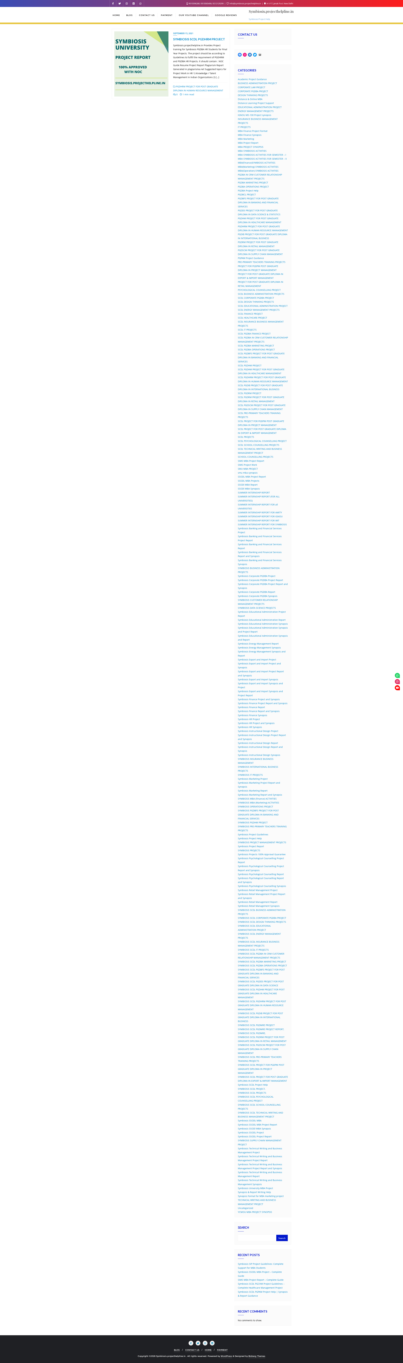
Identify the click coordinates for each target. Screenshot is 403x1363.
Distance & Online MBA (250, 99)
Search (243, 1228)
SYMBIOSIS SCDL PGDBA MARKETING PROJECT (262, 961)
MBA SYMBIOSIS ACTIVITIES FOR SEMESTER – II (262, 158)
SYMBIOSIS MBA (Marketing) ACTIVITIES (258, 802)
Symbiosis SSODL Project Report (255, 1136)
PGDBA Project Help (248, 190)
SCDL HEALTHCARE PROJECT (252, 317)
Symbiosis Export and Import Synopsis (258, 679)
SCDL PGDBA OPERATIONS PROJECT (256, 349)
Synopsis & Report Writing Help (254, 1192)
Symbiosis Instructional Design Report (258, 743)
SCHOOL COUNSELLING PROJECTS (255, 456)
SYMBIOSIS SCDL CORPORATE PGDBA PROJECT (262, 917)
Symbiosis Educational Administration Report (262, 619)
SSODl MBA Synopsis (249, 488)
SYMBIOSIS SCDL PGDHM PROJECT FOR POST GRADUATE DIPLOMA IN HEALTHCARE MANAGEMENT (261, 993)
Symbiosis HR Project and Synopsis (256, 723)
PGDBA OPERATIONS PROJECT (253, 186)
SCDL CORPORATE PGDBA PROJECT (256, 297)
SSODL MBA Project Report (252, 476)
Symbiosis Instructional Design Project (258, 731)
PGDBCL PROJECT (247, 194)
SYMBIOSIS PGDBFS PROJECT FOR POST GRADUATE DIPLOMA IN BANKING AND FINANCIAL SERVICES (258, 814)
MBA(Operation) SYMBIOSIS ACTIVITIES (258, 170)
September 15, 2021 (183, 33)
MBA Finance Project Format (252, 130)
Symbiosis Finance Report (251, 707)
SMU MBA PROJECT (248, 468)
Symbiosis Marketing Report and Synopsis (260, 794)
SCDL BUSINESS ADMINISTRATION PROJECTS (261, 293)
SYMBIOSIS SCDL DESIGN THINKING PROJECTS (262, 921)
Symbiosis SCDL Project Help (253, 1084)
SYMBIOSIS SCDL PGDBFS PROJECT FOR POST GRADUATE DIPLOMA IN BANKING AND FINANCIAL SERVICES (261, 973)
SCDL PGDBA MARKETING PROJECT (256, 345)
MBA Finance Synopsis (249, 134)
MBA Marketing (246, 138)
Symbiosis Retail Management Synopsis (259, 905)
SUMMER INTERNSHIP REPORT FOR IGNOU (260, 516)
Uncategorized (245, 1208)
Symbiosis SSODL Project (251, 1132)
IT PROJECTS (244, 127)
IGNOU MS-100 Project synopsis (254, 115)
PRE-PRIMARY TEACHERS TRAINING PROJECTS (261, 262)
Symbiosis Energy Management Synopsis (259, 647)
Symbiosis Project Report (251, 846)
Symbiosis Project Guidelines (253, 834)
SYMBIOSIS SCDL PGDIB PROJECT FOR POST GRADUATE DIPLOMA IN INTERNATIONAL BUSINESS (260, 1017)
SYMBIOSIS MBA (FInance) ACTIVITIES (257, 798)
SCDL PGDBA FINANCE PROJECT (254, 333)
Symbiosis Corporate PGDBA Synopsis (257, 596)
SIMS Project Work (247, 464)
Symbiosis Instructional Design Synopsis (259, 754)
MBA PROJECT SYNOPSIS (250, 146)
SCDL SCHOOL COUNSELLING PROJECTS (258, 444)
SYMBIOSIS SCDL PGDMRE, (252, 1033)
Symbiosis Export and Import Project (257, 659)
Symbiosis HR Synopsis (250, 727)
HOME (208, 1350)
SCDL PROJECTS (246, 436)
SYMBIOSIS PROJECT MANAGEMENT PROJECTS (262, 842)
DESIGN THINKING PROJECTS (253, 95)
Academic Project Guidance (252, 79)
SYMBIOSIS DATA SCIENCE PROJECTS (257, 607)
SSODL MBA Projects (248, 480)
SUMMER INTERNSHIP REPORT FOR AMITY (260, 512)
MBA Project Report (248, 142)
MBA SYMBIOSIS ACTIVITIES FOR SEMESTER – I (262, 154)
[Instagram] (397, 681)
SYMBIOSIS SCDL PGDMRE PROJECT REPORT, (261, 1029)
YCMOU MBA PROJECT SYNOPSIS (255, 1212)
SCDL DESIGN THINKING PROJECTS (256, 301)
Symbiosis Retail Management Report (257, 901)
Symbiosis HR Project (249, 719)
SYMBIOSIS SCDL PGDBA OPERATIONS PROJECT (262, 965)
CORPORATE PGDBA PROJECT (253, 91)
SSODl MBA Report (248, 484)
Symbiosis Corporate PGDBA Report (256, 591)
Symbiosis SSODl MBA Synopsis (254, 1128)
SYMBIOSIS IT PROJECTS (250, 774)
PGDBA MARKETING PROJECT (253, 182)
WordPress (226, 1356)
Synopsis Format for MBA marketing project (261, 1196)
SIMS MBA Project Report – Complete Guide (261, 1279)
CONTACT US (192, 1350)
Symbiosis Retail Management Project (258, 890)
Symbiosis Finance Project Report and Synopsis (262, 703)
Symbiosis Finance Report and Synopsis (259, 711)
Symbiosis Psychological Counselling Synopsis (262, 886)
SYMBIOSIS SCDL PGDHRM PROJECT (199, 39)
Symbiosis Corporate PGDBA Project (256, 576)
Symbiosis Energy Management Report (258, 643)
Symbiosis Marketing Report (252, 790)
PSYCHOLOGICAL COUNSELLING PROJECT (259, 289)
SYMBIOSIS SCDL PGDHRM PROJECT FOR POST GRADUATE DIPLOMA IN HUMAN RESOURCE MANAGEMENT (262, 1005)
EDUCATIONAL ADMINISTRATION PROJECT (260, 107)
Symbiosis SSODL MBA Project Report (257, 1124)
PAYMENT (222, 1350)
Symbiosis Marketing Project (253, 778)
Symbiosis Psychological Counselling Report (261, 874)
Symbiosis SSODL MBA (249, 1120)
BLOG (177, 1350)
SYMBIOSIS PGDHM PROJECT (253, 822)
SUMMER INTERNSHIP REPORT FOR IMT (258, 520)
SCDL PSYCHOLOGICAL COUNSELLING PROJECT (262, 441)
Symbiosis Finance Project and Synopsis (259, 699)
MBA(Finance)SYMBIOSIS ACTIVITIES (256, 162)
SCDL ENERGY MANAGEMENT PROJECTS (259, 309)
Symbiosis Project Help (250, 838)
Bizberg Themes (256, 1356)
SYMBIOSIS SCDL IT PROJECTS (253, 949)
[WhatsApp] (397, 675)
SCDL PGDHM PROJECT (249, 365)
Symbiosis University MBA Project (255, 1188)
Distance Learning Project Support (256, 103)
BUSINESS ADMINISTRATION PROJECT (257, 83)
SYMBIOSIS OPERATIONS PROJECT (255, 806)
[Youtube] (397, 687)
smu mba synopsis (248, 472)
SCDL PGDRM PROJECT (249, 393)
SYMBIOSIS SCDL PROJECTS (252, 1092)
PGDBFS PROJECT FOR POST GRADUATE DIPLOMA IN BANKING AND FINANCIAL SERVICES (258, 202)
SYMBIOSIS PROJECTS (249, 850)
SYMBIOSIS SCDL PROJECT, (251, 1088)
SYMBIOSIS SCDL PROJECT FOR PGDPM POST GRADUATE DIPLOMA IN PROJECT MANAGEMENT (261, 1068)
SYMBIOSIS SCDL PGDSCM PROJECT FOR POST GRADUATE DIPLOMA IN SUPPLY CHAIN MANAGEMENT (262, 1049)
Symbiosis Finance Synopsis (252, 715)
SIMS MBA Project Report (251, 460)
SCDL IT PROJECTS (247, 329)
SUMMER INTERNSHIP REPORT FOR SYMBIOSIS (262, 524)
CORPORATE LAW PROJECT (251, 87)
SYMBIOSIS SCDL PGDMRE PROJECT (256, 1025)
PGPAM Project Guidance (251, 258)
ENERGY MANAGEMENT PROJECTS (256, 111)
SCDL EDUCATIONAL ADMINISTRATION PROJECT (263, 305)
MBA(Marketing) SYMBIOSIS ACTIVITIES (258, 166)
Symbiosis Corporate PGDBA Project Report (260, 580)
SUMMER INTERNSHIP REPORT (254, 492)
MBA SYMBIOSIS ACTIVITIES (252, 150)
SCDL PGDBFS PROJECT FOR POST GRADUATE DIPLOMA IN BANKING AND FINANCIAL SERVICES (261, 357)
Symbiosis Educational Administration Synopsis (263, 623)
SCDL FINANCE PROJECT (250, 313)
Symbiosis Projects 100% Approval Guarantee (262, 854)
